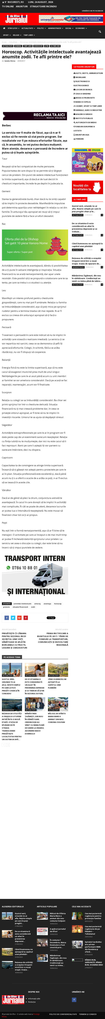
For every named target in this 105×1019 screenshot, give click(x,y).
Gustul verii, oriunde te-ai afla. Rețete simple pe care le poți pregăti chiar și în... (86, 209)
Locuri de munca (83, 89)
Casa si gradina (83, 93)
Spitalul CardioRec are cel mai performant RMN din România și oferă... (93, 947)
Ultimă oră (55, 46)
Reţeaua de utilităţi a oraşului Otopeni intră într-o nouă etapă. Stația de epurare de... (86, 261)
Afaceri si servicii (83, 114)
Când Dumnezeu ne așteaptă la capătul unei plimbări (87, 245)
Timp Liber (28, 35)
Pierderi (80, 139)
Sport (6, 35)
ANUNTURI (22, 6)
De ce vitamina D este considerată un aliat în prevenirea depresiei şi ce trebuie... (84, 227)
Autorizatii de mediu (86, 122)
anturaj (37, 604)
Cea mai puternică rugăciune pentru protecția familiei (93, 916)
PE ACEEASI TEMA (12, 657)
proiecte (6, 607)
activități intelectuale (22, 604)
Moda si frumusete (85, 98)
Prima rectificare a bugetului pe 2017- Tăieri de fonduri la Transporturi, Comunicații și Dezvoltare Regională (52, 639)
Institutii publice (84, 118)
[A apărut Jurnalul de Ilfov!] (42, 931)
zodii (33, 607)
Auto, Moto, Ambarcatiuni (89, 73)
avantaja (47, 604)
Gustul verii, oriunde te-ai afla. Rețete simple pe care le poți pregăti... (23, 918)
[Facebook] (74, 1000)
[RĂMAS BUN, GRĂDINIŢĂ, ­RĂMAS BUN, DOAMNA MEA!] (77, 962)
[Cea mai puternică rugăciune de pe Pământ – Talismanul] (77, 929)
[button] (100, 31)
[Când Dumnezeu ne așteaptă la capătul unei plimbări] (58, 670)
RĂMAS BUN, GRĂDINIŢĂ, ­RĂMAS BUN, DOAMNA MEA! (94, 962)
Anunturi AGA (82, 135)
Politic (40, 28)
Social (68, 28)
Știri (46, 46)
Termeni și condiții (88, 1014)
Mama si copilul (83, 102)
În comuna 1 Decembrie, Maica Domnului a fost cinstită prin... (58, 944)
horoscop (57, 604)
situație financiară (20, 607)
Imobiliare (80, 77)
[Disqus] (35, 787)
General (18, 46)
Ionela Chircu (10, 61)
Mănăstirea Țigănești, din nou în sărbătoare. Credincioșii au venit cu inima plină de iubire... (87, 278)
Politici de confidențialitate (63, 1014)
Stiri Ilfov (12, 28)
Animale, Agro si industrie (88, 110)
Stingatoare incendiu (43, 6)
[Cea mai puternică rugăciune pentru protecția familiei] (77, 916)
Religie (16, 35)
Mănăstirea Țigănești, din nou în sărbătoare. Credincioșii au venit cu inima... (58, 960)
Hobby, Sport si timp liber (89, 106)
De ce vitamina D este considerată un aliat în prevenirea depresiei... (23, 936)
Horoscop (38, 46)
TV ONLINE (8, 6)
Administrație (54, 28)
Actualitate (27, 28)
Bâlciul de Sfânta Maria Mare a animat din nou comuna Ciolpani (58, 917)
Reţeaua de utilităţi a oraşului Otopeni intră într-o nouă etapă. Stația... (24, 966)
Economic (80, 28)
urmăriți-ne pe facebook (92, 11)
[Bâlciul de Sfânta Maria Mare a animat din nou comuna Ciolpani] (58, 704)
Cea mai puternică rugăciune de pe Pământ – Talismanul (93, 930)
